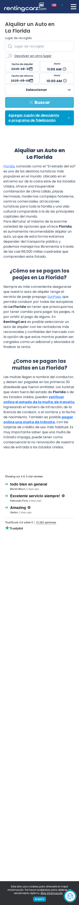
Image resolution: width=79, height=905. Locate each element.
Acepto (39, 899)
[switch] (9, 56)
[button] (58, 4)
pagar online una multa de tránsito (38, 419)
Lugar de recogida (18, 38)
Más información (52, 893)
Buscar (42, 102)
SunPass (54, 296)
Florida (9, 166)
